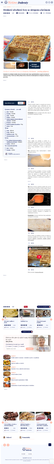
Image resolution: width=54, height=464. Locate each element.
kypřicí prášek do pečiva (13, 124)
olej (8, 111)
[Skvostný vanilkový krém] (10, 313)
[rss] (5, 445)
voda (8, 132)
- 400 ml (11, 143)
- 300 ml (10, 132)
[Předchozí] (3, 319)
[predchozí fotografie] (4, 48)
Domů (4, 6)
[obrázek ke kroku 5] (39, 225)
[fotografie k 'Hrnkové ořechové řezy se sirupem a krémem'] (9, 65)
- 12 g (15, 124)
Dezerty (9, 6)
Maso (38, 422)
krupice (9, 122)
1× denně (9, 346)
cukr (8, 115)
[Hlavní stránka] (27, 449)
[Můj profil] (52, 2)
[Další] (51, 319)
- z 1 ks (12, 136)
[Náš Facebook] (8, 445)
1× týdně (15, 346)
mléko (8, 117)
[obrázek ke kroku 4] (39, 199)
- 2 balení (14, 141)
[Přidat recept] (49, 2)
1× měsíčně (21, 346)
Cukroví (6, 422)
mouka (8, 113)
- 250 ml (10, 130)
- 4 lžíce (10, 148)
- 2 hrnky (11, 122)
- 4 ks (10, 126)
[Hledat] (47, 2)
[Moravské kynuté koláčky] (43, 313)
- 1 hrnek (10, 111)
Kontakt (23, 454)
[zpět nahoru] (49, 444)
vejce (8, 126)
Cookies (30, 454)
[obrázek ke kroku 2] (39, 160)
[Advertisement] (27, 26)
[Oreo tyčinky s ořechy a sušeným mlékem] (10, 416)
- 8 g (12, 134)
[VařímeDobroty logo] (16, 2)
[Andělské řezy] (27, 313)
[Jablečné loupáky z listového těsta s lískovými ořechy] (27, 416)
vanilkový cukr (10, 134)
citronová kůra (11, 136)
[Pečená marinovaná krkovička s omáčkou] (43, 416)
